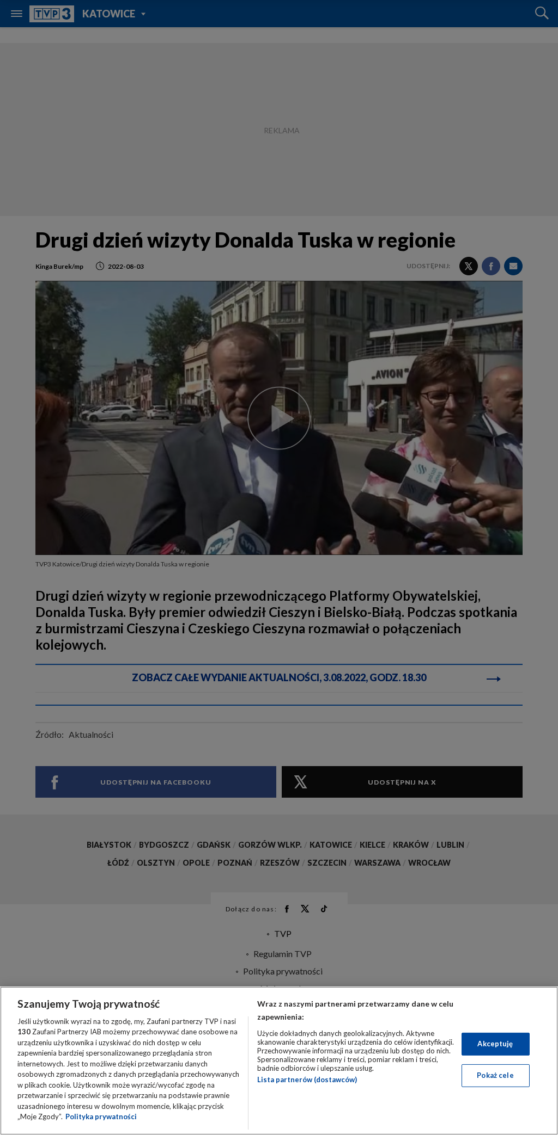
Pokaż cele (495, 1075)
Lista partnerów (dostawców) (307, 1079)
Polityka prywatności (101, 1116)
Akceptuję (495, 1043)
